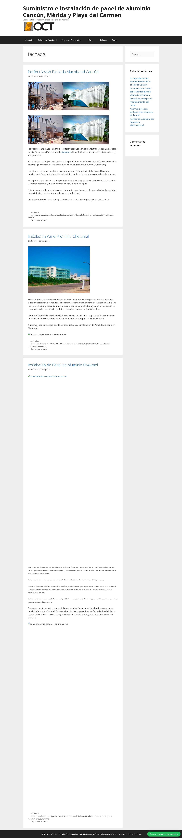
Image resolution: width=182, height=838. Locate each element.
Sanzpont (66, 152)
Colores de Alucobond (47, 40)
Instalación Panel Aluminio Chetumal (58, 236)
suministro (42, 346)
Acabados (35, 212)
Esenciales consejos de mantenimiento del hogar (141, 101)
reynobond (32, 346)
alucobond (45, 215)
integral (104, 215)
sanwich (31, 217)
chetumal (44, 343)
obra (104, 816)
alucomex (54, 215)
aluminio (62, 215)
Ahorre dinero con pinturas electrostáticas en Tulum (141, 112)
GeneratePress (134, 834)
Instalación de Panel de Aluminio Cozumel (63, 364)
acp (32, 215)
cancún (70, 215)
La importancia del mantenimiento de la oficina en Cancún (140, 81)
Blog (90, 40)
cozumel (73, 816)
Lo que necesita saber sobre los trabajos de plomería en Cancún (140, 91)
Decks (114, 40)
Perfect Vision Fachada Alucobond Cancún (63, 71)
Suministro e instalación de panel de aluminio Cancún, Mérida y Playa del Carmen (87, 11)
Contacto (29, 40)
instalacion (96, 215)
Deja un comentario (39, 220)
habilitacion (86, 215)
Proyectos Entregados (71, 40)
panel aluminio (79, 343)
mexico (69, 343)
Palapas (103, 40)
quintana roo (91, 343)
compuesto (52, 816)
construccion (63, 816)
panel (111, 215)
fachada (77, 215)
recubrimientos (103, 343)
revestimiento (33, 819)
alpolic (37, 215)
